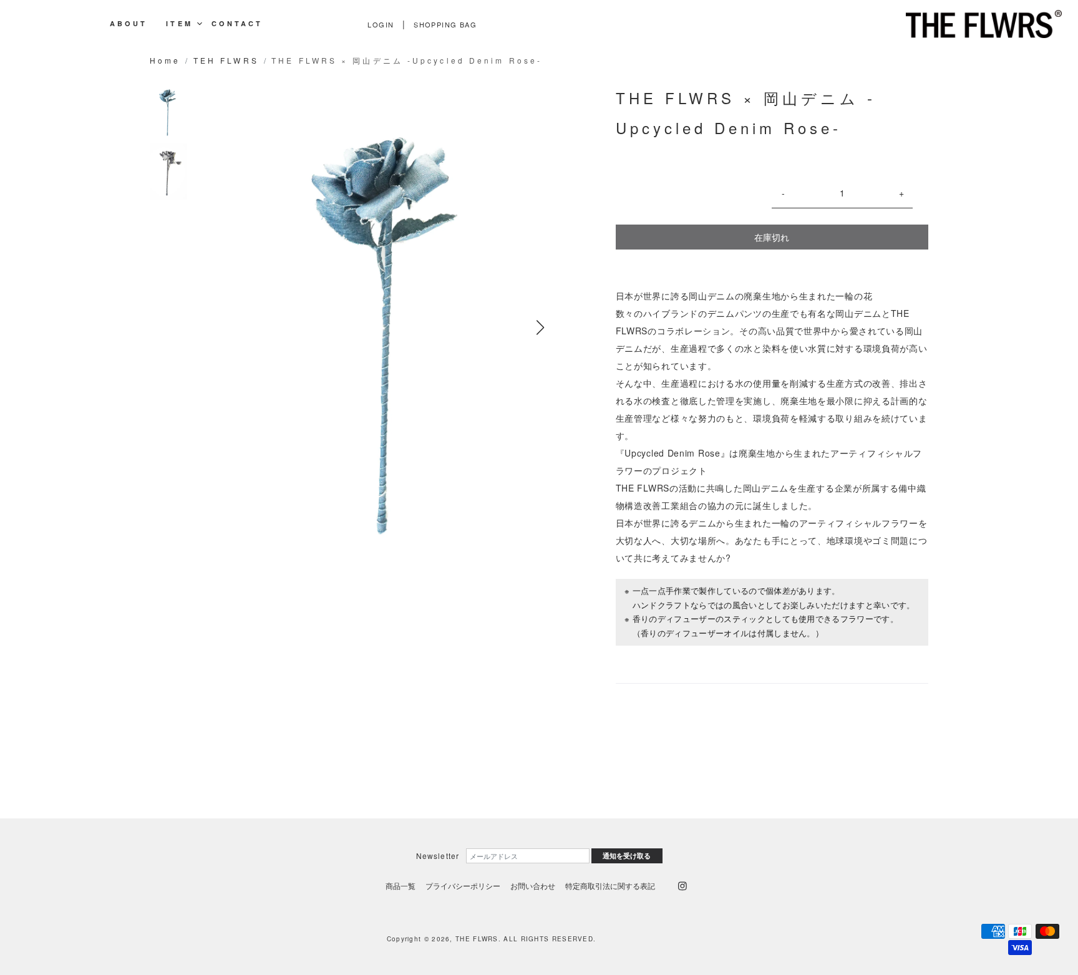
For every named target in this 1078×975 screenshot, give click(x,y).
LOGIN (380, 24)
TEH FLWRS (226, 60)
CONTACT (237, 23)
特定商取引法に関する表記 (610, 885)
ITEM (179, 23)
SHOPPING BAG (445, 24)
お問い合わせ (532, 885)
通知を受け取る (627, 855)
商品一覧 (400, 885)
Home (165, 60)
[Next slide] (540, 327)
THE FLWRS (476, 938)
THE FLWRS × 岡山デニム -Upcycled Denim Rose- (406, 60)
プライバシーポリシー (462, 885)
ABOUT (129, 23)
